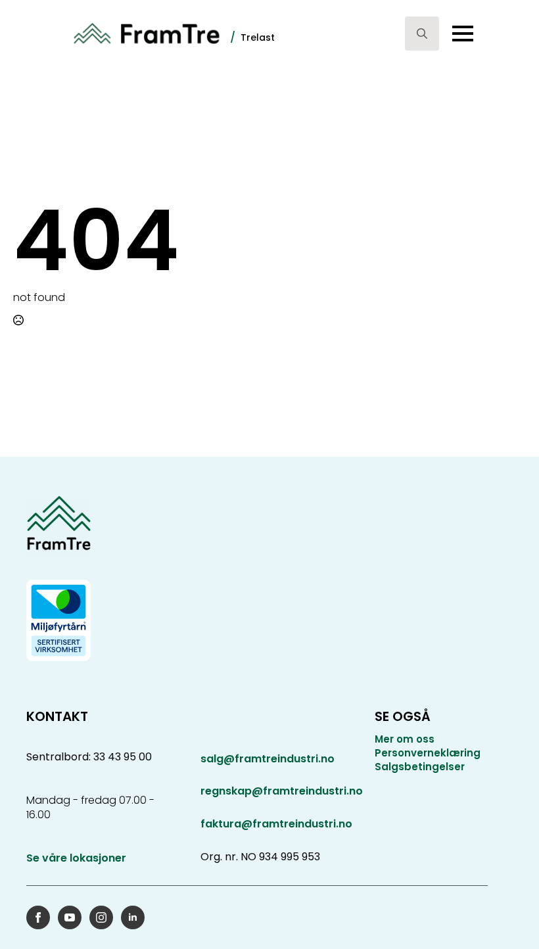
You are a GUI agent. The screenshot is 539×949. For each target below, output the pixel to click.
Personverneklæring (427, 753)
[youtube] (70, 917)
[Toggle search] (422, 33)
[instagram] (101, 917)
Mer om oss (404, 739)
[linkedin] (133, 917)
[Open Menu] (462, 33)
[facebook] (38, 917)
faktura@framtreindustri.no (276, 823)
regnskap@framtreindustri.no (281, 791)
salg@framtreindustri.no (267, 759)
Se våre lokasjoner (76, 858)
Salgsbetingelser (420, 767)
